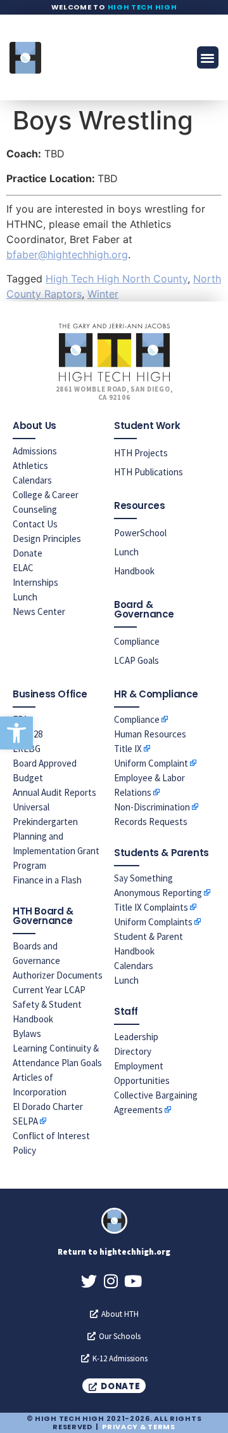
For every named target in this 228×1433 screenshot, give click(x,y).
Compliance (137, 641)
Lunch (25, 597)
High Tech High (142, 7)
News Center (39, 611)
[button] (16, 733)
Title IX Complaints (151, 907)
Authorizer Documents (58, 975)
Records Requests (150, 822)
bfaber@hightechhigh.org (67, 254)
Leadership (136, 1037)
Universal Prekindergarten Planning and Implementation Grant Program (56, 836)
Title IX (128, 749)
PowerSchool (140, 533)
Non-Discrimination (152, 807)
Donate (27, 553)
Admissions (35, 451)
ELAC (23, 568)
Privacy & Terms (138, 1427)
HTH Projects (141, 453)
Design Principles (47, 538)
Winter (102, 293)
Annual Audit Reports (54, 792)
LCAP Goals (136, 660)
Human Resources (150, 734)
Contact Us (35, 524)
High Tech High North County (116, 278)
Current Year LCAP (49, 990)
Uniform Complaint (151, 763)
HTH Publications (148, 472)
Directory (132, 1051)
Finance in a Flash (47, 880)
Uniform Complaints (153, 922)
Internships (35, 582)
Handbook (134, 571)
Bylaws (27, 1033)
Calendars (32, 480)
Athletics (30, 465)
